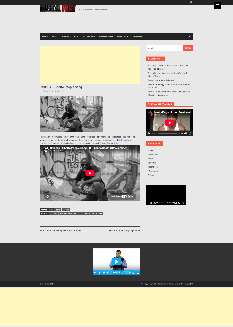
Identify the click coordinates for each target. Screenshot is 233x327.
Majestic (60, 91)
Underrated (106, 36)
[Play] (149, 133)
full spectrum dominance (70, 213)
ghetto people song (93, 213)
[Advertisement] (90, 65)
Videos (65, 36)
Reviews (152, 162)
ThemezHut (188, 284)
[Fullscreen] (190, 133)
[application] (169, 122)
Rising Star (123, 36)
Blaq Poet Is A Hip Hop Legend (123, 230)
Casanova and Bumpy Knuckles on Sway (62, 230)
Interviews (89, 36)
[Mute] (185, 133)
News (54, 36)
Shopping (138, 36)
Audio (76, 36)
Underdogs (153, 171)
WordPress (162, 284)
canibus (54, 213)
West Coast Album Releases (161, 80)
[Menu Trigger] (217, 5)
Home (45, 36)
